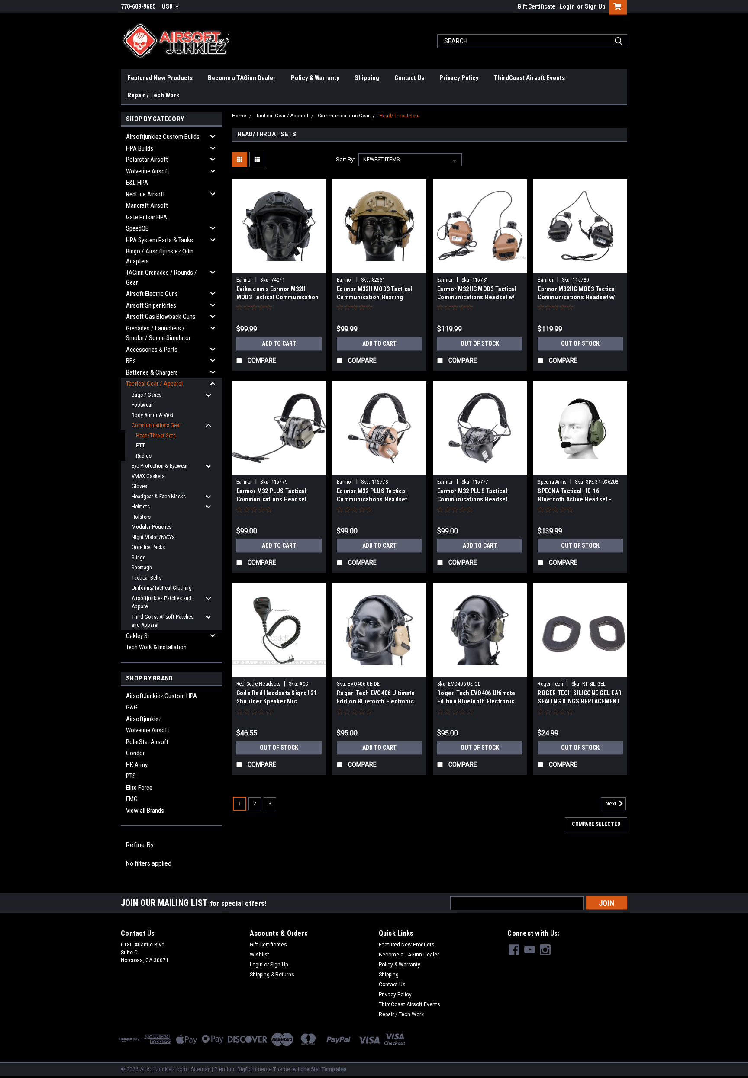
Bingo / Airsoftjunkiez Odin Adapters (159, 256)
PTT (140, 445)
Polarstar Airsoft (147, 160)
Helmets (141, 506)
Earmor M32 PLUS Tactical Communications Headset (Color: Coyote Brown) (372, 499)
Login (567, 6)
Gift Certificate (536, 6)
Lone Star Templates (322, 1069)
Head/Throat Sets (156, 435)
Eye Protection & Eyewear (160, 465)
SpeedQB (137, 228)
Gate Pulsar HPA (146, 217)
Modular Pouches (151, 526)
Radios (144, 455)
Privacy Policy (459, 78)
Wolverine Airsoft (147, 171)
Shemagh (142, 567)
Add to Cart (279, 343)
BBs (131, 361)
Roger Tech (550, 684)
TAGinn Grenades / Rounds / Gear (161, 277)
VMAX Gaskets (148, 476)
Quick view (278, 266)
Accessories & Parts (151, 349)
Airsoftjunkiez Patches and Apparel (161, 602)
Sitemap (200, 1069)
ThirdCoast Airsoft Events (529, 78)
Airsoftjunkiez (143, 719)
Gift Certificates (268, 945)
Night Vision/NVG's (153, 537)
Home (239, 116)
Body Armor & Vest (153, 415)
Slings (138, 557)
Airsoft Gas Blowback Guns (161, 317)
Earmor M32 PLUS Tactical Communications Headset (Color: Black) (472, 499)
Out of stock (480, 343)
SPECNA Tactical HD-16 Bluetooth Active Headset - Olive (574, 499)
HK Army (137, 765)
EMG (132, 799)
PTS (131, 776)
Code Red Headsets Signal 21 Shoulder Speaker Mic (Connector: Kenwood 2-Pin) (276, 701)
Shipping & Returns (272, 975)
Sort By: (345, 159)
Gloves (139, 486)
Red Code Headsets (258, 684)
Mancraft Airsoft (147, 205)
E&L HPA (137, 182)
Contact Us (409, 78)
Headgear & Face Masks (159, 496)
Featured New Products (160, 78)
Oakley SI (137, 636)
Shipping (367, 78)
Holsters (141, 516)
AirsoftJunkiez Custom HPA (161, 696)
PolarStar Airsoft (147, 742)
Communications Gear (156, 425)
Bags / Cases (146, 394)
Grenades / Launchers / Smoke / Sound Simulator (158, 333)
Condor (135, 753)
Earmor (244, 280)
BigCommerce (254, 1069)
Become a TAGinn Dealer (242, 78)
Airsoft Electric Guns (152, 294)
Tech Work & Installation (156, 647)
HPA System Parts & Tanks (159, 240)
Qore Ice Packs (148, 547)
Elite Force (139, 788)
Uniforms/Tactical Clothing (162, 587)
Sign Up (595, 6)
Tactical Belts (146, 577)
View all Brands (145, 811)
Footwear (142, 404)
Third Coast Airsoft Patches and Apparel (162, 621)
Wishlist (259, 955)
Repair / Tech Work (153, 95)
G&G (132, 707)
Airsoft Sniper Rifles (151, 305)
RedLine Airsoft (145, 194)
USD (168, 6)
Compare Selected (596, 824)
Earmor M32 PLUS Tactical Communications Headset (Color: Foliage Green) (271, 499)
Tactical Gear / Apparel (154, 384)
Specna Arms (552, 482)
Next (612, 804)
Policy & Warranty (315, 78)
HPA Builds (139, 148)
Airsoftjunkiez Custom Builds (163, 137)
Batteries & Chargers (152, 372)
